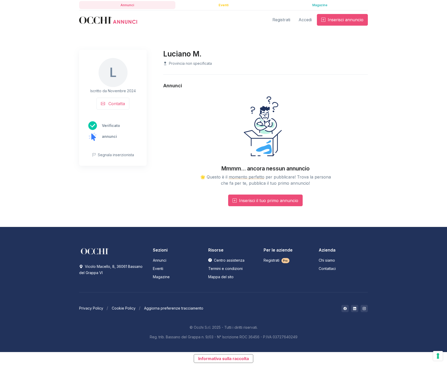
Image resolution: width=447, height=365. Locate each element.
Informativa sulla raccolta (223, 358)
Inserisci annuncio (344, 19)
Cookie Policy (124, 308)
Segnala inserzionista (115, 155)
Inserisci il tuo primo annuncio (268, 200)
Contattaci (327, 268)
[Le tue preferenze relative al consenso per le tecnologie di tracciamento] (438, 356)
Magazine (161, 277)
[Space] (94, 251)
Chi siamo (327, 260)
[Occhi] (108, 20)
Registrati (276, 260)
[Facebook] (345, 308)
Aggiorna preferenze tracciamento (173, 308)
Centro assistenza (228, 260)
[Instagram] (364, 308)
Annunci (159, 260)
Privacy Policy (91, 308)
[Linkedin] (354, 308)
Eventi (158, 268)
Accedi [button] (305, 19)
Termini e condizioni (225, 268)
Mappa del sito (221, 277)
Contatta (116, 103)
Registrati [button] (281, 19)
